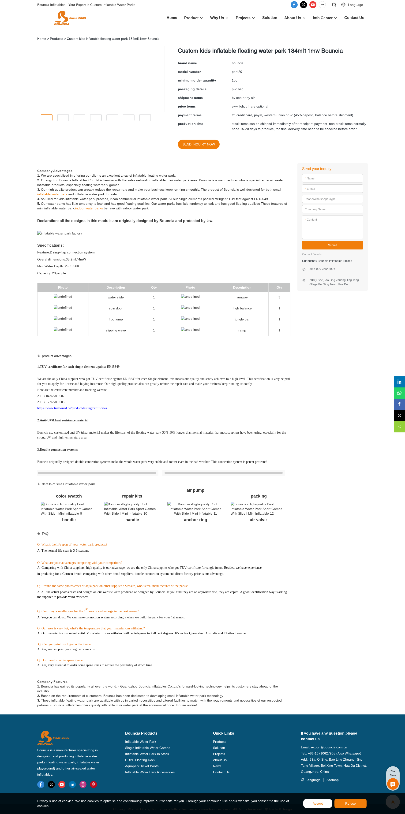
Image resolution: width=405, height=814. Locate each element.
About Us (292, 18)
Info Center (323, 18)
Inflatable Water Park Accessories (150, 772)
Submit (332, 245)
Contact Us (354, 18)
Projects (243, 18)
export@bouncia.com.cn (329, 747)
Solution (269, 18)
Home (172, 18)
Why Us (217, 18)
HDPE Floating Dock (140, 760)
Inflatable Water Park (140, 741)
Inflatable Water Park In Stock (147, 754)
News (217, 766)
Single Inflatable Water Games (147, 748)
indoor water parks (89, 208)
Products (56, 39)
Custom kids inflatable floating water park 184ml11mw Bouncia (113, 39)
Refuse (350, 803)
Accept (318, 803)
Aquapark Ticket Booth (142, 766)
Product (191, 18)
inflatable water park (52, 194)
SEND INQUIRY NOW (199, 144)
